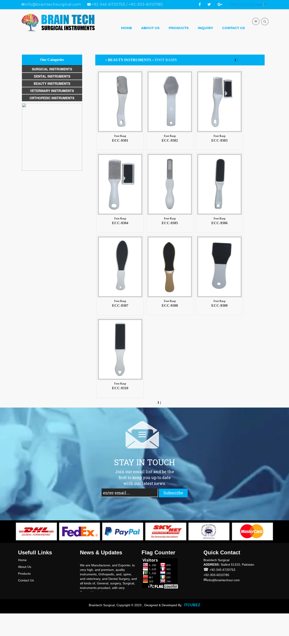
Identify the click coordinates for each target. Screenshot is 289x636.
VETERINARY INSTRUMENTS (52, 90)
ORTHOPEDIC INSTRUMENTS (52, 98)
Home (126, 28)
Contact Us (233, 28)
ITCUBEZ (192, 605)
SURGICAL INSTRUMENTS (52, 69)
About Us (150, 28)
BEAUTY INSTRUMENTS (52, 83)
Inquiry (205, 28)
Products (179, 28)
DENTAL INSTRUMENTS (52, 76)
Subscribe (173, 492)
